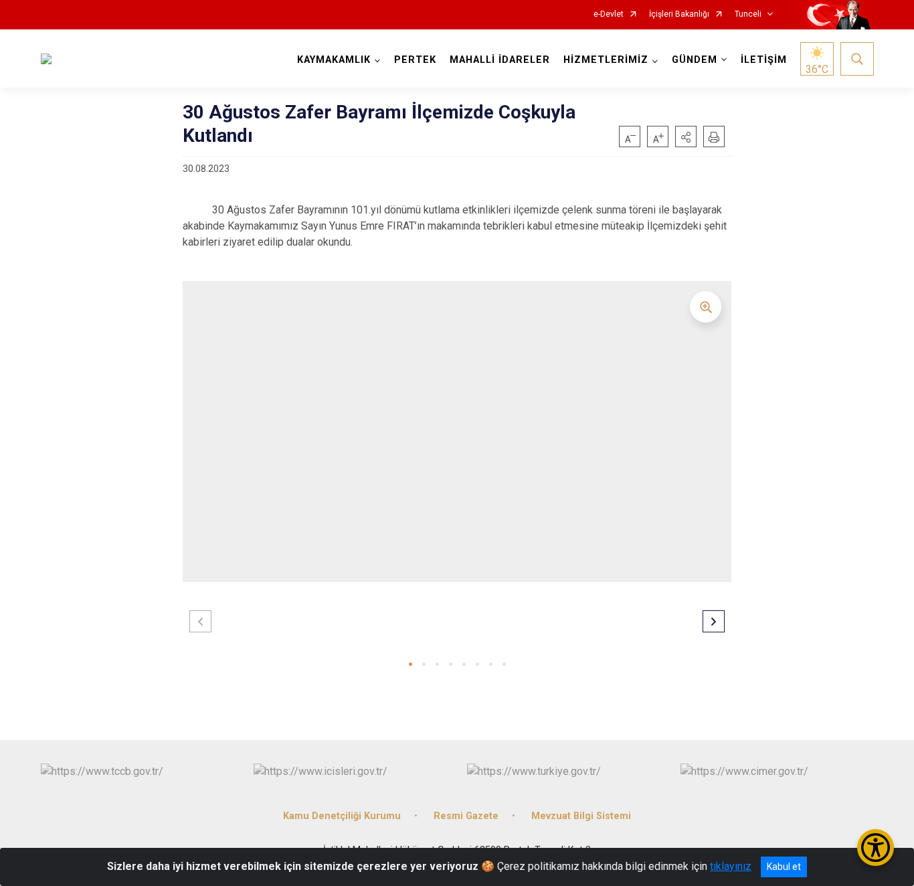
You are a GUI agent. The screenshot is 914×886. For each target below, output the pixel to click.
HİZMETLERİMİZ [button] (605, 60)
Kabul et (784, 866)
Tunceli (748, 14)
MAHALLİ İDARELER (500, 60)
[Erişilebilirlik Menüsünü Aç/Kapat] (875, 847)
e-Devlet (608, 14)
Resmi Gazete (466, 816)
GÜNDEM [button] (694, 60)
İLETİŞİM (764, 60)
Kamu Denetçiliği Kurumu (342, 816)
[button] (686, 136)
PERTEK (415, 60)
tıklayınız (730, 866)
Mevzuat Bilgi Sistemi (581, 816)
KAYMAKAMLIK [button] (334, 60)
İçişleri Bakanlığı (679, 14)
